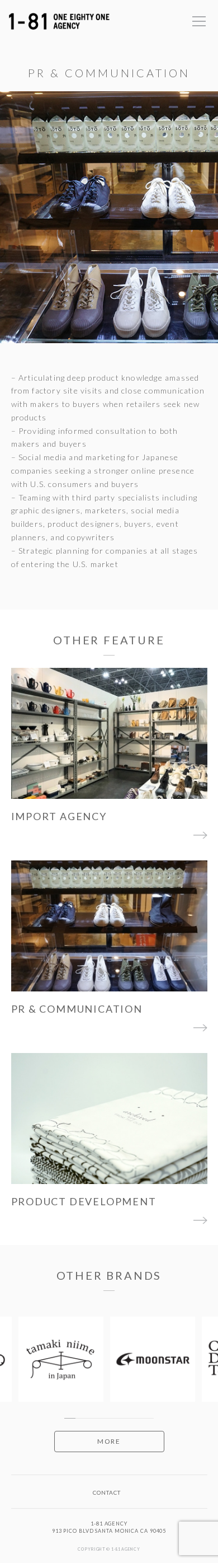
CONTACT (107, 1492)
